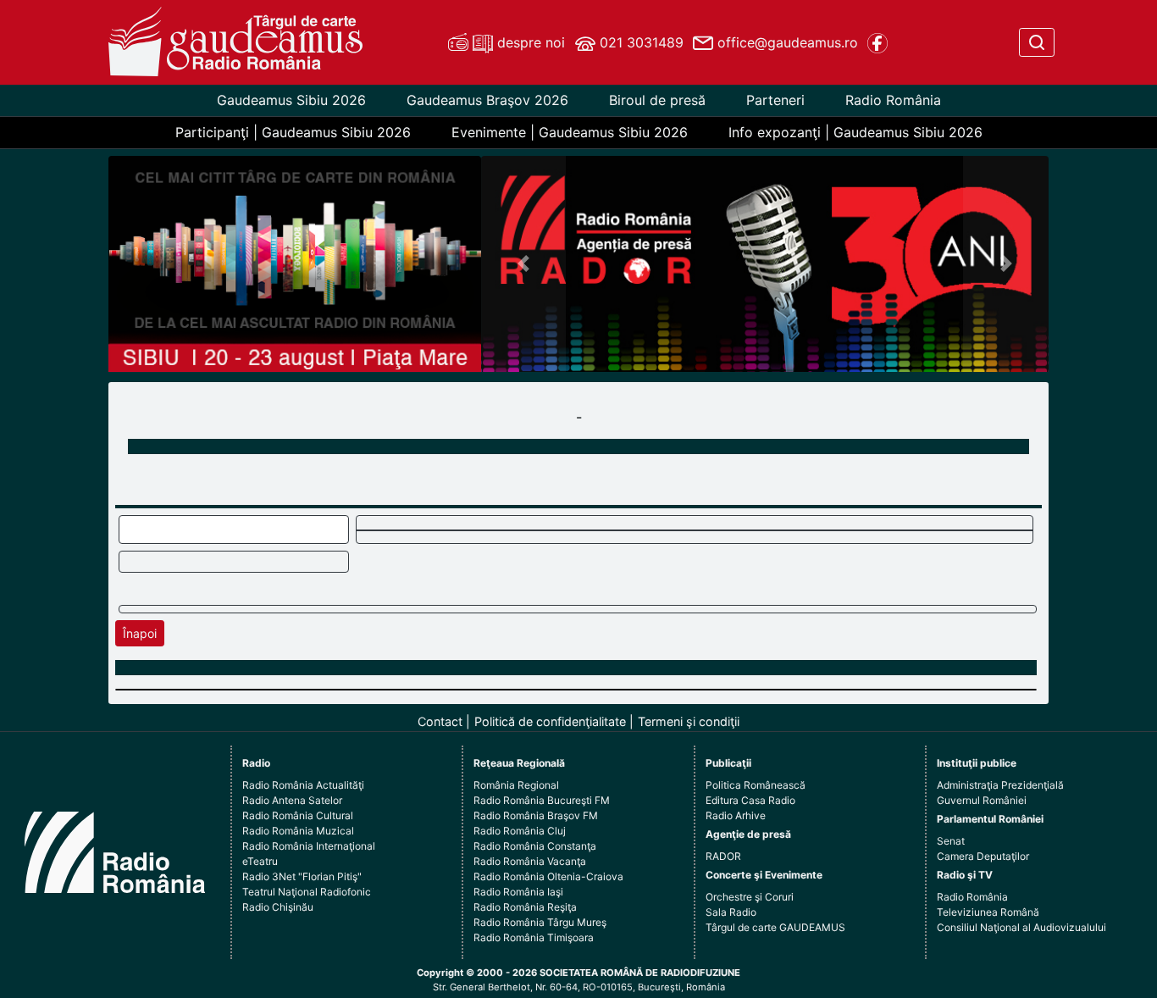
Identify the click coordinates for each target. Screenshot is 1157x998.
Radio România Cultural (297, 815)
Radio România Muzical (298, 830)
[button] (524, 264)
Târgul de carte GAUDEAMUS (775, 927)
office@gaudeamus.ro (785, 42)
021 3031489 (639, 42)
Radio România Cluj (519, 830)
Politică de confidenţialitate (550, 721)
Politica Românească (755, 785)
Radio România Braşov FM (535, 815)
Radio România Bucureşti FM (541, 800)
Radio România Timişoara (533, 937)
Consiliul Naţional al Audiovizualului (1021, 927)
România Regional (516, 785)
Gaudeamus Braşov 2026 (487, 99)
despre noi (529, 42)
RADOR (723, 856)
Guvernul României (982, 800)
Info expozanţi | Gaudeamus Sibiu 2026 (855, 132)
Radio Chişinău (277, 907)
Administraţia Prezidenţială (1000, 785)
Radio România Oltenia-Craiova (548, 876)
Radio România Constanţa (534, 846)
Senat (951, 840)
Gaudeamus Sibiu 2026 (291, 99)
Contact (440, 721)
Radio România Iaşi (518, 891)
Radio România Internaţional (308, 846)
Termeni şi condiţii (688, 721)
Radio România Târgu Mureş (539, 922)
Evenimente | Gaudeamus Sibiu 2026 (569, 132)
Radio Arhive (736, 815)
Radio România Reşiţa (525, 907)
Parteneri (775, 99)
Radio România (893, 99)
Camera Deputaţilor (983, 856)
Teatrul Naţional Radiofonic (306, 891)
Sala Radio (731, 912)
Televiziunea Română (988, 912)
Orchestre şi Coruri (750, 896)
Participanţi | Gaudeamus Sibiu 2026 (293, 132)
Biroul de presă (657, 99)
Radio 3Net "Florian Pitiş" (302, 876)
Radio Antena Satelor (292, 800)
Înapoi (140, 633)
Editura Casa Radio (750, 800)
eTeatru (260, 861)
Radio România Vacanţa (529, 861)
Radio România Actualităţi (303, 785)
